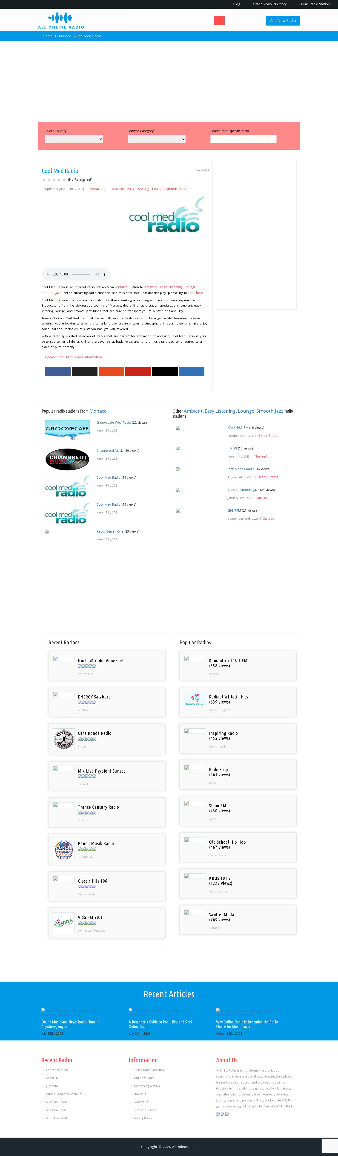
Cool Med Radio (108, 477)
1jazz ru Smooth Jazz (243, 489)
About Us (139, 1094)
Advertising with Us (146, 1086)
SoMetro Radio (56, 1110)
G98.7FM (234, 510)
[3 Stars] (54, 179)
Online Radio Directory (269, 4)
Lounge (157, 188)
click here (195, 292)
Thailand (260, 456)
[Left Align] (219, 20)
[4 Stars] (59, 179)
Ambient (118, 188)
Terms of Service (145, 1110)
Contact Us (140, 1102)
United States (268, 435)
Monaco (65, 36)
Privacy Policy (142, 1118)
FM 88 (232, 448)
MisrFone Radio (57, 1102)
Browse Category (141, 131)
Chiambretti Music (110, 450)
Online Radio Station (314, 4)
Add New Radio (283, 20)
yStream (52, 1086)
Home (47, 36)
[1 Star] (44, 179)
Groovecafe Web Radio (114, 422)
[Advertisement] (169, 80)
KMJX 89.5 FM (238, 427)
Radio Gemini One (110, 531)
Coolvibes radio (57, 1070)
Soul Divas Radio (57, 1118)
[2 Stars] (49, 179)
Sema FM (52, 1078)
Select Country (55, 131)
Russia (262, 497)
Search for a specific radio (229, 131)
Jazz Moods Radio (241, 469)
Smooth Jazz (176, 188)
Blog (236, 4)
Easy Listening (138, 188)
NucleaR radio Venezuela (63, 1094)
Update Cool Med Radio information (73, 357)
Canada (268, 518)
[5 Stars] (64, 179)
